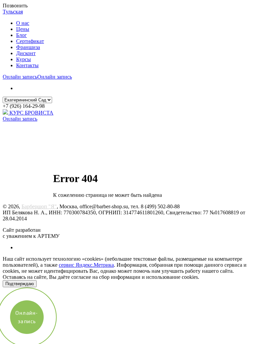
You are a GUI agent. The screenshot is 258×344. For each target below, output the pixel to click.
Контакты (27, 65)
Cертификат (30, 41)
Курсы (23, 59)
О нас (22, 23)
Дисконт (26, 53)
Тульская (13, 11)
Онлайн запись (20, 77)
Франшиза (28, 47)
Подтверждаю (19, 283)
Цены (22, 29)
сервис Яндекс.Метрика (86, 265)
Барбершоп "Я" (39, 206)
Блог (21, 35)
